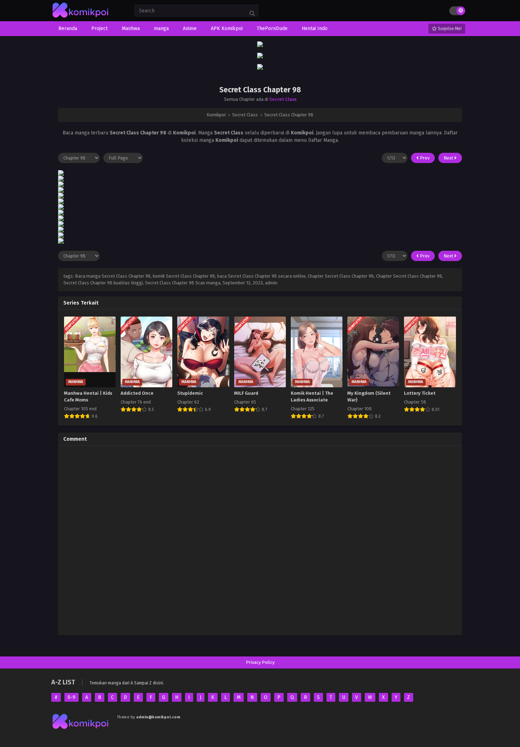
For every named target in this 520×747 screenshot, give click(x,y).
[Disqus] (260, 539)
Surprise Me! (449, 28)
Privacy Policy (260, 662)
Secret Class (282, 99)
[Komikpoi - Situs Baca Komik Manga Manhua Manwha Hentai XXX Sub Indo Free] (80, 18)
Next (449, 158)
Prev (424, 158)
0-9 (71, 697)
